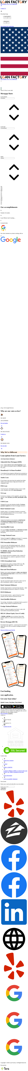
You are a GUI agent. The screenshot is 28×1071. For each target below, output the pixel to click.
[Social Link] (14, 816)
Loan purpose (4, 96)
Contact (5, 764)
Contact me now (7, 726)
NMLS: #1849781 (8, 767)
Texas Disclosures (8, 775)
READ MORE (4, 713)
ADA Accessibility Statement (10, 779)
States (2, 156)
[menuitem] (7, 17)
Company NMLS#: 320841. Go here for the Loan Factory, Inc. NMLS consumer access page (15, 771)
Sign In (2, 26)
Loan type (3, 126)
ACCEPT (10, 713)
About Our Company (9, 760)
